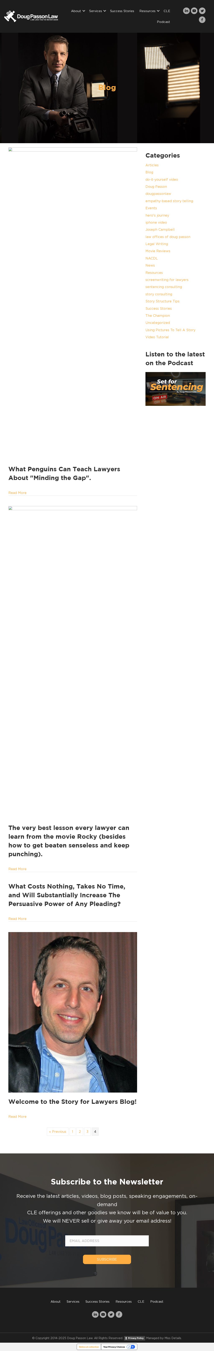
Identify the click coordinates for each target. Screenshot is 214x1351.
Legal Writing (156, 244)
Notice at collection (89, 1347)
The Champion (157, 315)
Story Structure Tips (162, 301)
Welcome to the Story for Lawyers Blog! (72, 1102)
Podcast (163, 21)
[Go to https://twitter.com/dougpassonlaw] (202, 11)
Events (151, 208)
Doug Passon (156, 186)
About (76, 11)
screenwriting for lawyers (167, 280)
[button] (84, 10)
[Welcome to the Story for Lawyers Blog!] (72, 1012)
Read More (17, 493)
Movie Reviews (157, 251)
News (150, 265)
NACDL (151, 258)
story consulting (158, 294)
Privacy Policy (136, 1338)
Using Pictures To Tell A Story (170, 330)
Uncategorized (157, 323)
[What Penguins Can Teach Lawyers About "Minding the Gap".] (72, 303)
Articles (152, 165)
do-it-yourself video (161, 179)
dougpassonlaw (158, 194)
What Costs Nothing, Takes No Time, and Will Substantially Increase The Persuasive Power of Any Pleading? (66, 895)
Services (95, 11)
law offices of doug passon (167, 237)
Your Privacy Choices (114, 1347)
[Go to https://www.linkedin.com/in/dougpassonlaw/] (186, 11)
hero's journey (157, 215)
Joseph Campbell (160, 229)
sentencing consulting (163, 287)
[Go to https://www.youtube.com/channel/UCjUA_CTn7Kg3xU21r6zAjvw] (194, 11)
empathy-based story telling (169, 201)
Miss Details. (173, 1338)
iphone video (156, 222)
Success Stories (122, 11)
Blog (149, 172)
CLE (167, 11)
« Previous (57, 1131)
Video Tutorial (157, 337)
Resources (147, 11)
